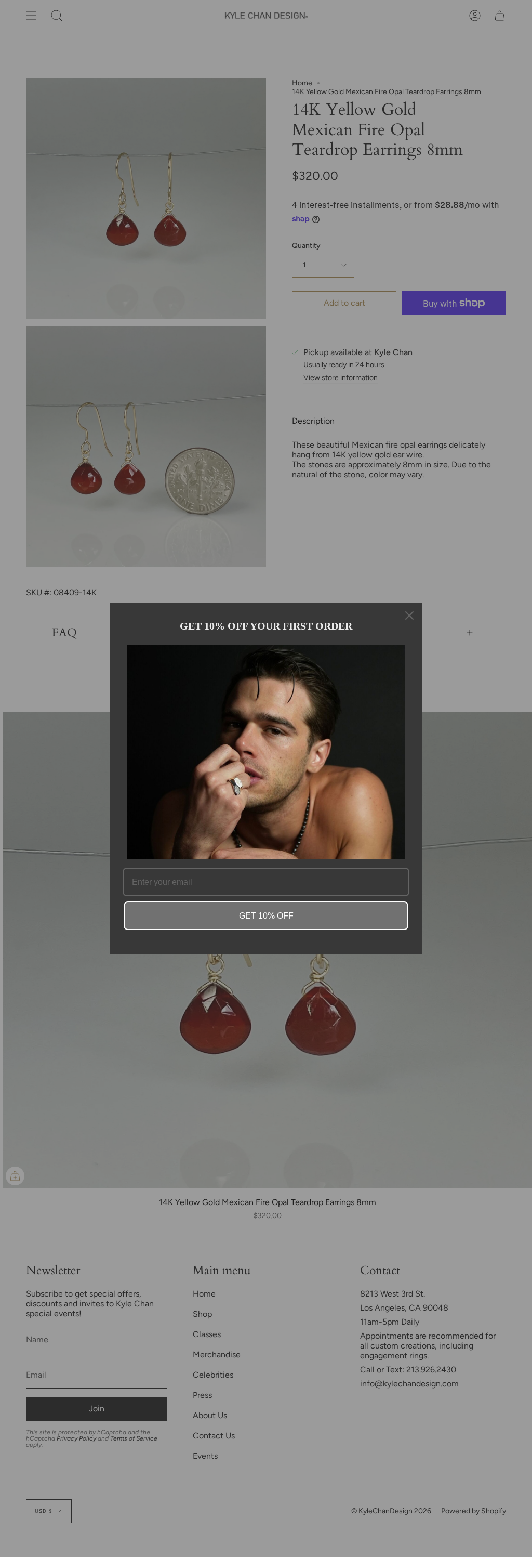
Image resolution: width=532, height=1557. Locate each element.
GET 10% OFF (266, 915)
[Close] (409, 615)
